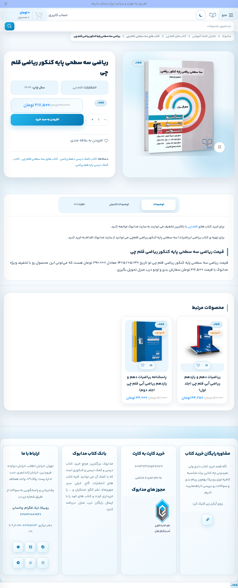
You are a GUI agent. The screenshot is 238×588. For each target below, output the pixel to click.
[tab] (159, 204)
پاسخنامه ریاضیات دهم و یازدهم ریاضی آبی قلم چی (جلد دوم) (147, 383)
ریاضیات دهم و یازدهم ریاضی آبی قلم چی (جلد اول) (202, 383)
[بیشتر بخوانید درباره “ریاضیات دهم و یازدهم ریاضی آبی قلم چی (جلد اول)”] (206, 365)
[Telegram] (18, 562)
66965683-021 (27, 525)
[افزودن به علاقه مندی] (198, 365)
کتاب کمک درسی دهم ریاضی (78, 159)
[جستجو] (9, 26)
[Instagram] (42, 562)
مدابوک (226, 36)
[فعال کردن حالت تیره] (200, 15)
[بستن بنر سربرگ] (6, 3)
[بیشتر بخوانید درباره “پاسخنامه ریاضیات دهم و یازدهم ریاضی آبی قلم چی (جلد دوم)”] (151, 365)
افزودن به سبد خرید (47, 119)
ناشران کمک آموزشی (204, 36)
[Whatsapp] (30, 562)
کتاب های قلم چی (176, 36)
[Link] (207, 519)
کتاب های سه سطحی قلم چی (143, 36)
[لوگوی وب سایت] (212, 15)
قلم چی (193, 226)
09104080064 (30, 514)
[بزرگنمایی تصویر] (219, 147)
